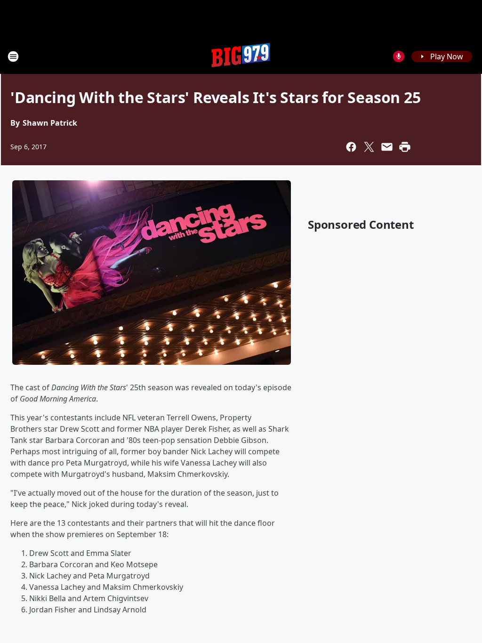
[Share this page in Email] (387, 146)
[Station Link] (241, 56)
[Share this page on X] (369, 146)
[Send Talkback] (398, 56)
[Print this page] (404, 146)
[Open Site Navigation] (13, 56)
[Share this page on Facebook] (351, 146)
